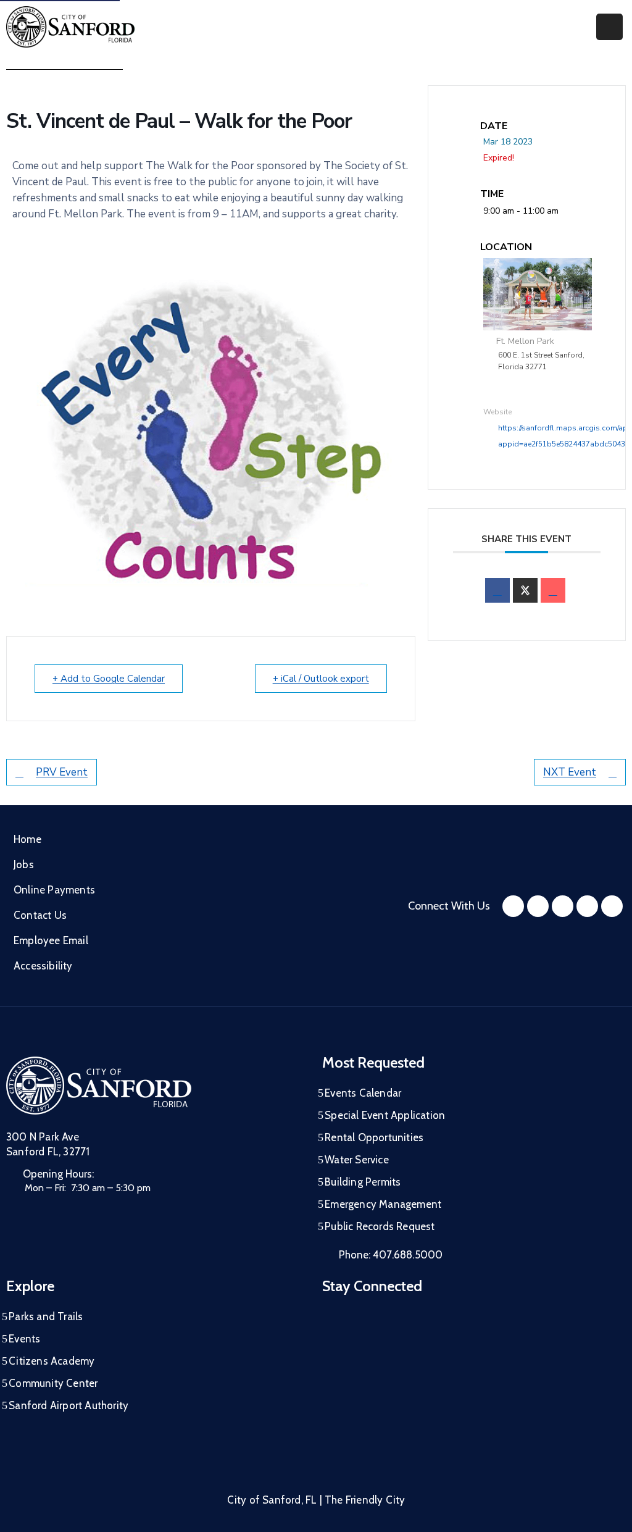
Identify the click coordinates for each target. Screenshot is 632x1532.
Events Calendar (363, 1093)
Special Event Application (385, 1115)
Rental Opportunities (374, 1137)
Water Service (357, 1159)
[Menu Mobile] (609, 27)
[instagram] (538, 906)
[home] (587, 906)
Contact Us (40, 915)
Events (24, 1339)
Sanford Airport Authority (68, 1405)
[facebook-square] (513, 906)
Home (27, 839)
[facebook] (497, 590)
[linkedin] (612, 906)
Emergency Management (383, 1204)
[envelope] (553, 590)
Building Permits (363, 1182)
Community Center (53, 1383)
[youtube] (562, 906)
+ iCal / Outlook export (321, 678)
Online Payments (54, 890)
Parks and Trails (46, 1316)
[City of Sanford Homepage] (98, 1086)
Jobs (24, 864)
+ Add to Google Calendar (108, 678)
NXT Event (569, 772)
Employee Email (51, 940)
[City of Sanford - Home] (70, 27)
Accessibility (43, 966)
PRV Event (62, 772)
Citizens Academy (51, 1361)
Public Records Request (379, 1226)
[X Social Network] (525, 590)
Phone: (391, 1255)
